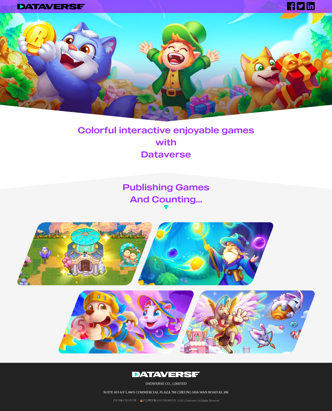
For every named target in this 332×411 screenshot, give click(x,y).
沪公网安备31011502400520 (159, 400)
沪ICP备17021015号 (125, 400)
